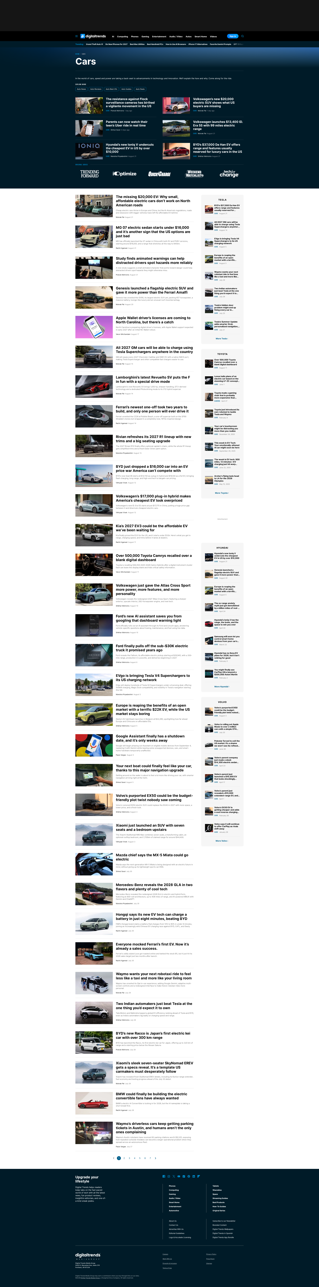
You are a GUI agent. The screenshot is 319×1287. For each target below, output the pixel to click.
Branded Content (220, 1225)
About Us (172, 1221)
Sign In (233, 36)
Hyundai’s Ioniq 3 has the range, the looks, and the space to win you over (226, 622)
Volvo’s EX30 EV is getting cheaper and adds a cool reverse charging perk (226, 811)
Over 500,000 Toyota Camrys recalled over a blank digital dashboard (154, 557)
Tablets (216, 1186)
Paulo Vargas (121, 755)
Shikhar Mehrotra (204, 156)
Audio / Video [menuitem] (176, 36)
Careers (165, 1254)
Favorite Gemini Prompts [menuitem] (220, 44)
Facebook (164, 1176)
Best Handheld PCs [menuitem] (155, 44)
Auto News (81, 89)
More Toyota (221, 493)
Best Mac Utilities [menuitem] (137, 44)
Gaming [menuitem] (145, 36)
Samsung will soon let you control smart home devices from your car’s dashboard (227, 640)
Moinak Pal (202, 111)
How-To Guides (219, 1206)
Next (156, 1158)
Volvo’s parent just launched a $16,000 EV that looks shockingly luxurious (225, 778)
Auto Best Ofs (111, 89)
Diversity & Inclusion (170, 1263)
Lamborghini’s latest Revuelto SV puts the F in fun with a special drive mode (153, 379)
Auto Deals (140, 89)
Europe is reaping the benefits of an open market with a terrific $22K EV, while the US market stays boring (153, 709)
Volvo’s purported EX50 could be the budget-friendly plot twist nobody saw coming (154, 797)
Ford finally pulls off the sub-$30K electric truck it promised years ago (152, 648)
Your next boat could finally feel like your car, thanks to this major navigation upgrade (154, 768)
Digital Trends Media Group (90, 1278)
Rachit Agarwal (121, 248)
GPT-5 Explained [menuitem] (241, 44)
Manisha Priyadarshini (119, 156)
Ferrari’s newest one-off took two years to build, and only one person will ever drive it (152, 409)
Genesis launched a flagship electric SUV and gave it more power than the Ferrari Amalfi (154, 290)
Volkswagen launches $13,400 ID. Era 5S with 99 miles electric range (218, 125)
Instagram (169, 1176)
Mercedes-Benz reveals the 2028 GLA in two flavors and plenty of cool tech (154, 887)
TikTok (184, 1176)
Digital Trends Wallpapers (223, 1229)
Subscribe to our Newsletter (224, 1221)
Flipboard (199, 1176)
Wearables (217, 1190)
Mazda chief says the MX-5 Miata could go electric (152, 857)
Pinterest (189, 1176)
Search (242, 36)
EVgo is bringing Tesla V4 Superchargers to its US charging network (153, 677)
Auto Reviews (95, 89)
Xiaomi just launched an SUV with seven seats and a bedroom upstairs (150, 827)
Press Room (210, 1259)
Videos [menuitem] (213, 36)
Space (215, 1194)
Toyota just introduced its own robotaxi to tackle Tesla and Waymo (226, 412)
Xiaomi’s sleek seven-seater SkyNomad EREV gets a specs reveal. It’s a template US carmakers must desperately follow (154, 1067)
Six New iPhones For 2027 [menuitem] (116, 44)
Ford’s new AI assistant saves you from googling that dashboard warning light (149, 618)
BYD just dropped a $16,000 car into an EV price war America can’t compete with (152, 468)
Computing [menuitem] (122, 36)
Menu (77, 36)
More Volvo (221, 841)
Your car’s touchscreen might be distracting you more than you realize (226, 428)
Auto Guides (126, 89)
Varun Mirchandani (123, 334)
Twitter (174, 1176)
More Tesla (221, 338)
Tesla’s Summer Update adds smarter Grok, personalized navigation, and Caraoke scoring (226, 325)
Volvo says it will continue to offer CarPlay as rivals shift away (226, 826)
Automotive (174, 1210)
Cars (108, 111)
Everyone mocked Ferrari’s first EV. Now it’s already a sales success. (152, 946)
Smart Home (174, 1202)
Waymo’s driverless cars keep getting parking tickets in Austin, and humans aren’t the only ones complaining (155, 1128)
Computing (174, 1190)
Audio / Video (174, 1198)
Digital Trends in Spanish (223, 1233)
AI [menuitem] (113, 36)
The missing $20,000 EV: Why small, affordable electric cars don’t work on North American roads (153, 201)
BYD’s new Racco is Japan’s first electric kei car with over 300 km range (153, 1035)
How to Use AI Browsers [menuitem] (176, 44)
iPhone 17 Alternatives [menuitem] (198, 44)
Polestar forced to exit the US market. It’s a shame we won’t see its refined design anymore (227, 744)
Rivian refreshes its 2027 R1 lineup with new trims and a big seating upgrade (153, 439)
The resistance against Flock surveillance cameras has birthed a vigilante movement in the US (130, 102)
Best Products (219, 1202)
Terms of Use (167, 1268)
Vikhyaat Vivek (121, 483)
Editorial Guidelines (176, 1233)
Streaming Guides (220, 1198)
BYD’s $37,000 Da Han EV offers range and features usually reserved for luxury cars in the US (217, 148)
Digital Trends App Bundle (223, 1237)
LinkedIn (194, 1176)
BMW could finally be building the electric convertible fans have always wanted (151, 1096)
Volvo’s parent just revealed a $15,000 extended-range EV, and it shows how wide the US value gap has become (227, 795)
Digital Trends (88, 39)
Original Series (219, 1210)
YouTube (179, 1176)
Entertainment (175, 1206)
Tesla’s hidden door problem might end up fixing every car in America (225, 309)
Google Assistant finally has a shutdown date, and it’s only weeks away (150, 738)
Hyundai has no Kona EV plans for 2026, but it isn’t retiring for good (226, 655)
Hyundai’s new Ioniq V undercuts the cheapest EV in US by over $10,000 (130, 148)
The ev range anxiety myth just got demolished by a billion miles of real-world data (226, 607)
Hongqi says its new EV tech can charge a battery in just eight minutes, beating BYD (151, 916)
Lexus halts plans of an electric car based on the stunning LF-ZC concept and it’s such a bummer (226, 380)
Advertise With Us (176, 1229)
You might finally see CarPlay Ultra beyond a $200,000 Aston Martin (226, 672)
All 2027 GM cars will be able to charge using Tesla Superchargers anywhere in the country (154, 350)
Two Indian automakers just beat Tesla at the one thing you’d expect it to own (154, 1006)
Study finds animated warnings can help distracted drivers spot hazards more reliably (154, 260)
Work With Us (167, 1259)
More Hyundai (221, 686)
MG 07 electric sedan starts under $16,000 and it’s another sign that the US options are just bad (153, 231)
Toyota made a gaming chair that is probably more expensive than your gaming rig (225, 396)
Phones (172, 1186)
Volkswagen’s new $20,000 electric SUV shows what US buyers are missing (214, 102)
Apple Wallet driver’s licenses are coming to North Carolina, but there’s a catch (153, 320)
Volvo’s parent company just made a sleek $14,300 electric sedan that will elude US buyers (226, 761)
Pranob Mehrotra (117, 111)
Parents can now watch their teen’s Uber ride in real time (127, 123)
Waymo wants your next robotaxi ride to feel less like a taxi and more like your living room (154, 976)
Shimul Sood (115, 130)
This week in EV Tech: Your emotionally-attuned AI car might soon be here (226, 445)
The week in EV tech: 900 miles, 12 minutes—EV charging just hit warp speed (227, 463)
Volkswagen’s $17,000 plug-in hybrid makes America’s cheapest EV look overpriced (153, 498)
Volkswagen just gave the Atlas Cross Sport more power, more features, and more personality (153, 589)
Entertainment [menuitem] (159, 36)
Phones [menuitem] (134, 36)
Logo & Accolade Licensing (180, 1237)
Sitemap (209, 1263)
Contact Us (173, 1225)
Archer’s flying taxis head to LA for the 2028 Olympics (226, 478)
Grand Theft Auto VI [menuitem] (94, 44)
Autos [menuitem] (189, 36)
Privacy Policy (211, 1254)
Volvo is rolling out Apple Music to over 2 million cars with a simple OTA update (226, 728)
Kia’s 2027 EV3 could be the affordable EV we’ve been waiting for (152, 528)
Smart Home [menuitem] (201, 36)
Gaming (217, 401)
